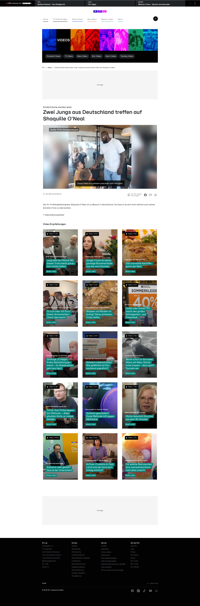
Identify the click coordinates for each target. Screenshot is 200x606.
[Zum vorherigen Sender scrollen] (190, 3)
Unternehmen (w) (78, 570)
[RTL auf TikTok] (144, 590)
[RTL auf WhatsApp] (156, 590)
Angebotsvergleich (78, 567)
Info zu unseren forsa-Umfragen (112, 570)
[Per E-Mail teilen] (150, 195)
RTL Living (134, 564)
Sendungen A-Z (47, 546)
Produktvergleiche (78, 555)
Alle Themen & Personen (51, 552)
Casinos (74, 546)
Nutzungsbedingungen (109, 558)
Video (50, 67)
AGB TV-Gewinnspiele (109, 561)
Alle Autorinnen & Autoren (51, 555)
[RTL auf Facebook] (132, 590)
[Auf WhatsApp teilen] (155, 195)
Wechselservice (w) (79, 564)
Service (104, 543)
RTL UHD (45, 564)
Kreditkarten (76, 561)
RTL (43, 67)
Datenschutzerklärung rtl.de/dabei (113, 564)
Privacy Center (106, 552)
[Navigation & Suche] (155, 18)
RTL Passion (135, 567)
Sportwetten (76, 549)
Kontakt (104, 546)
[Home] (100, 11)
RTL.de (44, 543)
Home (44, 583)
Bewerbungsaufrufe (49, 561)
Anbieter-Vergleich (78, 573)
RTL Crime (134, 561)
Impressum (105, 549)
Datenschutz (105, 555)
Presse (133, 552)
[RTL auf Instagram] (138, 590)
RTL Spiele (134, 555)
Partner (74, 543)
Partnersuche (76, 552)
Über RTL (134, 546)
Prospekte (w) (76, 576)
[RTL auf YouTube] (150, 590)
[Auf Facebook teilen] (145, 195)
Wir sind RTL (135, 543)
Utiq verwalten (106, 567)
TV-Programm (47, 549)
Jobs (132, 549)
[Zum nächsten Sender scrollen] (195, 3)
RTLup (133, 558)
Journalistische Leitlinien (51, 558)
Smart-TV (45, 567)
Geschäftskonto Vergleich (81, 558)
